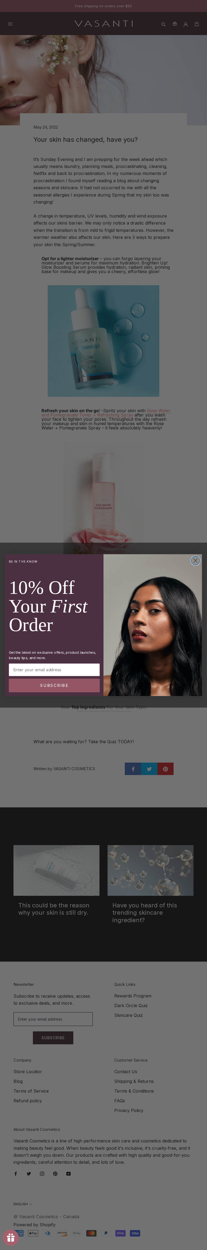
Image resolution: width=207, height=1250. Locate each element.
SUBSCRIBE (54, 685)
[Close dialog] (195, 560)
